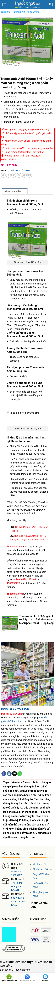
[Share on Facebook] (8, 175)
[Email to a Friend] (19, 175)
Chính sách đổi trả (42, 869)
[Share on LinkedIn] (29, 175)
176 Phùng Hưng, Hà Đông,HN (16, 886)
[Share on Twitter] (13, 175)
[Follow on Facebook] (3, 773)
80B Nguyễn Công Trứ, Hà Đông (18, 901)
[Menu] (4, 4)
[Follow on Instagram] (9, 773)
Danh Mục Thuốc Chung (26, 11)
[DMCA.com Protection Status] (9, 934)
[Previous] (3, 70)
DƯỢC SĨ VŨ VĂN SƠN (15, 708)
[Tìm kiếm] (50, 4)
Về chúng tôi (39, 864)
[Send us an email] (14, 773)
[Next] (11, 70)
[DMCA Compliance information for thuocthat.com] (13, 948)
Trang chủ (5, 11)
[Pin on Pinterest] (24, 175)
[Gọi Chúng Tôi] (19, 773)
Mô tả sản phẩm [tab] (13, 191)
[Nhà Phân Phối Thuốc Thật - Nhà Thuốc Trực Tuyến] (27, 4)
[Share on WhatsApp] (3, 175)
